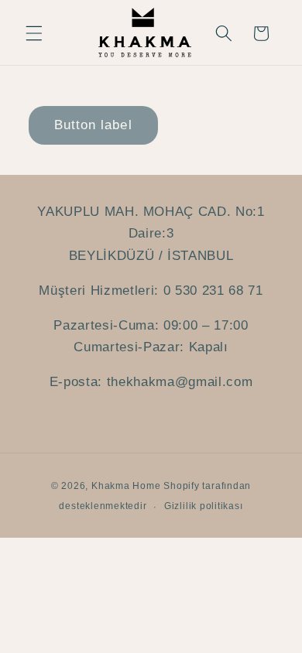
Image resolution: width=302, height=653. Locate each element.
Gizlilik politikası (203, 506)
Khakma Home (125, 485)
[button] (34, 33)
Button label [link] (93, 125)
